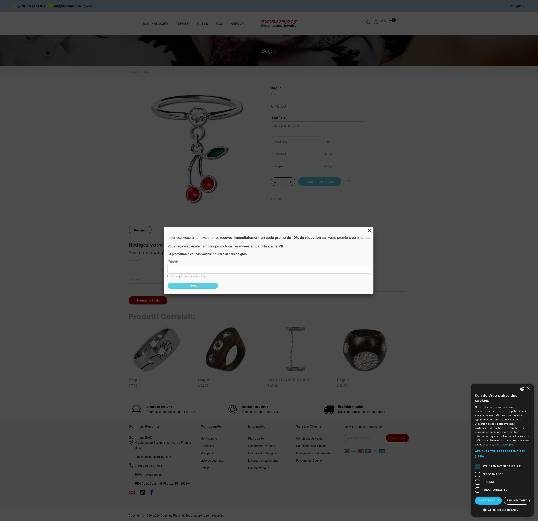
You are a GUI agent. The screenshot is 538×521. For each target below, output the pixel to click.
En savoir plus (505, 444)
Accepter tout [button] (488, 500)
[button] (502, 454)
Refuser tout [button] (517, 500)
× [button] (528, 388)
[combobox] (522, 389)
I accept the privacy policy (188, 276)
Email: (172, 261)
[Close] (369, 230)
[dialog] (502, 450)
